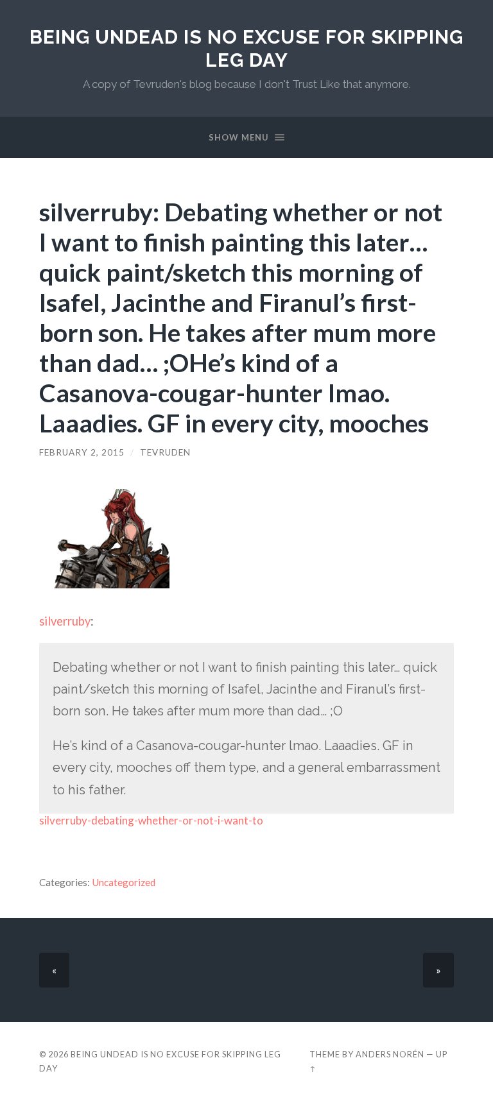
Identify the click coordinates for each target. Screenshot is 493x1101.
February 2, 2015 (82, 452)
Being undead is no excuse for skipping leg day (246, 48)
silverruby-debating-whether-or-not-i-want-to (151, 820)
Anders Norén (390, 1054)
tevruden (165, 452)
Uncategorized (123, 882)
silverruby (65, 621)
